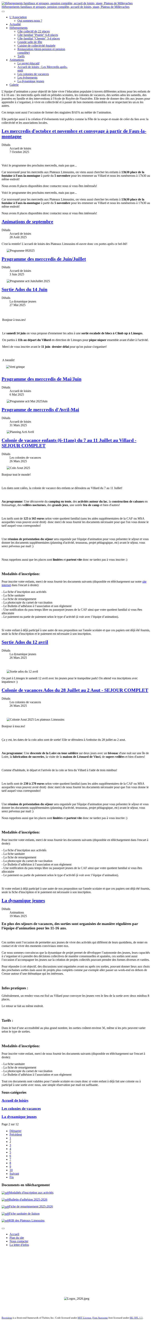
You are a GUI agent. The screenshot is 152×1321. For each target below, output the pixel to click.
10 (11, 1170)
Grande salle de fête (29, 42)
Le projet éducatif (28, 63)
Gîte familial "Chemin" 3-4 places (38, 38)
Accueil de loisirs (15, 1100)
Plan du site (17, 1237)
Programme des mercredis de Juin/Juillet (44, 259)
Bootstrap (7, 1317)
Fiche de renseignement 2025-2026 (31, 1206)
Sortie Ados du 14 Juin (24, 289)
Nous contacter (19, 1241)
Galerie (14, 84)
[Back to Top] (3, 1228)
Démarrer (15, 1131)
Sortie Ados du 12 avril (25, 642)
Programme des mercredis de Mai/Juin (41, 379)
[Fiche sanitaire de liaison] (5, 1206)
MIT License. (85, 1317)
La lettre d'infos (19, 1244)
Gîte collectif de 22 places (33, 31)
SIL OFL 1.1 (136, 1317)
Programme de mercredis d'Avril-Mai (40, 409)
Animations (17, 59)
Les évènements (27, 77)
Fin (12, 1177)
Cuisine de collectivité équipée (36, 45)
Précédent (16, 1134)
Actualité (15, 24)
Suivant (14, 1173)
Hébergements (19, 27)
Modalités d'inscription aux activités (31, 1192)
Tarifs (21, 56)
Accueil (14, 1234)
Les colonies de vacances (33, 74)
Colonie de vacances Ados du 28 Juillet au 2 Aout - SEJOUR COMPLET (75, 690)
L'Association (18, 17)
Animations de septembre (27, 221)
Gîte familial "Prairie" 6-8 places (37, 35)
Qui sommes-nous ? (29, 20)
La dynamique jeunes (30, 81)
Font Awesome (100, 1317)
